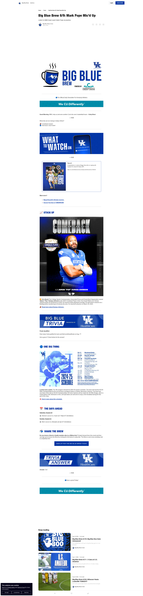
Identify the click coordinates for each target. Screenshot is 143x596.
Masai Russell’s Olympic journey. (54, 200)
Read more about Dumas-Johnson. (52, 307)
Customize (16, 592)
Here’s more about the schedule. (52, 399)
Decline (26, 592)
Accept (7, 592)
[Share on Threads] (100, 24)
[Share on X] (96, 24)
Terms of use (21, 587)
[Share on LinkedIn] (103, 24)
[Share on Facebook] (93, 24)
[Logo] (20, 3)
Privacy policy (11, 587)
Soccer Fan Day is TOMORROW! (54, 202)
